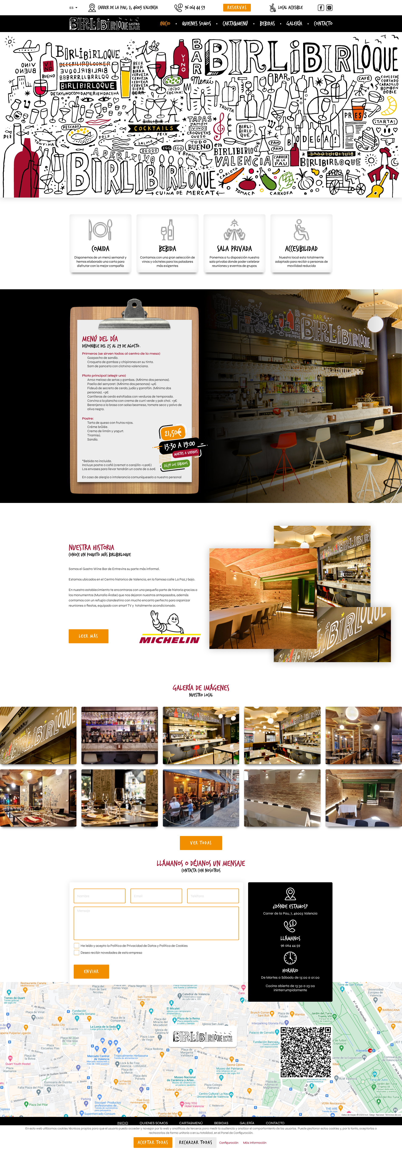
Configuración (228, 1143)
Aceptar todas (153, 1142)
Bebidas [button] (267, 23)
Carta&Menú (191, 1123)
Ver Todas (201, 843)
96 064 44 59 (195, 7)
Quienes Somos (196, 23)
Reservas (237, 7)
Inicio (165, 23)
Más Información (254, 1143)
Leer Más (88, 636)
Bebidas (221, 1123)
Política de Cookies (173, 946)
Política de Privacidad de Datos (133, 946)
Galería (294, 23)
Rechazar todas (195, 1142)
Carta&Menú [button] (235, 23)
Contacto (323, 23)
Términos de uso (393, 1115)
